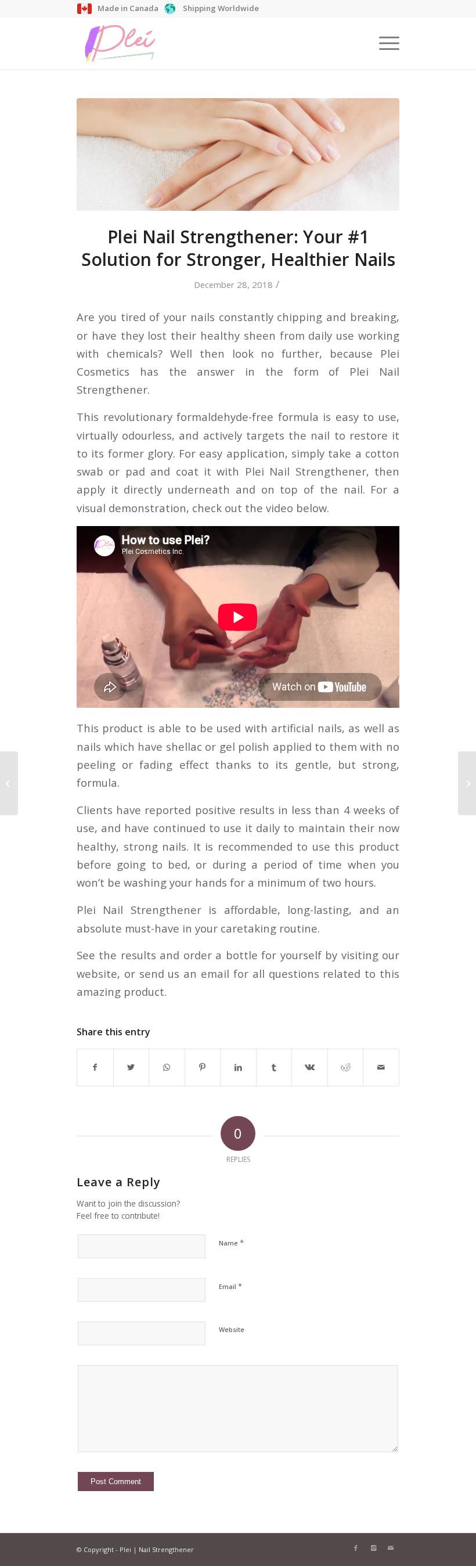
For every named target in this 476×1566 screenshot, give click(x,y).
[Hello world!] (9, 783)
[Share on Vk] (309, 1067)
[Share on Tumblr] (274, 1067)
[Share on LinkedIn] (238, 1067)
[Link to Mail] (390, 1548)
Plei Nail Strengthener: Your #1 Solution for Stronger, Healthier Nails (238, 248)
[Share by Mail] (381, 1067)
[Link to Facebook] (356, 1548)
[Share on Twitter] (131, 1067)
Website (231, 1329)
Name (231, 1242)
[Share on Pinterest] (203, 1067)
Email (230, 1286)
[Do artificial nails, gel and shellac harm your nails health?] (467, 783)
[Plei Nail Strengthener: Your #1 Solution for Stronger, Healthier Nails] (238, 154)
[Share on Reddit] (345, 1067)
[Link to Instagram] (373, 1548)
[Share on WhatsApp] (167, 1067)
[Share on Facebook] (95, 1067)
